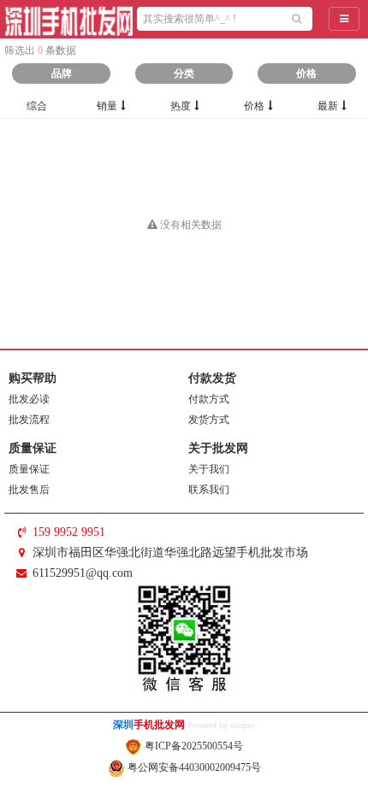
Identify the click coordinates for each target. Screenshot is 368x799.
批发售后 (29, 490)
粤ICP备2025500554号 (192, 746)
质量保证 (29, 469)
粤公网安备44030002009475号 (193, 767)
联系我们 (208, 490)
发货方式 (208, 420)
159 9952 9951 (69, 532)
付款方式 (208, 399)
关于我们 (208, 469)
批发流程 (29, 420)
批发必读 (29, 399)
